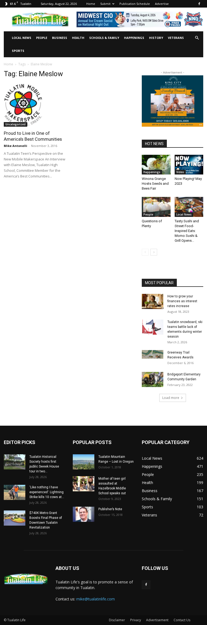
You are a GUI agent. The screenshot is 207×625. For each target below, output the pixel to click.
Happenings (134, 38)
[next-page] (153, 252)
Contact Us (182, 620)
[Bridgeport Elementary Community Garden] (152, 379)
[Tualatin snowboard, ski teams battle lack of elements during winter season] (152, 327)
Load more (170, 397)
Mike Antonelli (15, 146)
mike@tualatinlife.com (95, 599)
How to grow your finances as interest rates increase (182, 301)
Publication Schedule (134, 4)
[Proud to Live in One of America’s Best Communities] (34, 105)
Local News (21, 38)
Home (90, 4)
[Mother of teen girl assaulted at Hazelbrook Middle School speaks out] (83, 483)
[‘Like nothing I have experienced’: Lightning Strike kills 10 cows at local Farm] (14, 492)
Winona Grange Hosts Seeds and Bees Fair (155, 183)
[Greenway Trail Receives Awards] (152, 354)
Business (59, 38)
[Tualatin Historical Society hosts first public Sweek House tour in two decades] (14, 461)
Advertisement (157, 620)
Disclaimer (117, 620)
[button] (196, 38)
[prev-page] (145, 252)
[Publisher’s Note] (83, 514)
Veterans (176, 38)
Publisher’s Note (110, 509)
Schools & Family (104, 38)
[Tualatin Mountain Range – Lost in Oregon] (83, 461)
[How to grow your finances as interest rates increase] (152, 301)
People (41, 38)
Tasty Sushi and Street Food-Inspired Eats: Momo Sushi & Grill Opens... (187, 231)
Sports (18, 51)
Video (180, 172)
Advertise (162, 4)
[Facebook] (199, 4)
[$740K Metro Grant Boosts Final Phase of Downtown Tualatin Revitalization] (14, 518)
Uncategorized (15, 124)
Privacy (135, 620)
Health (78, 38)
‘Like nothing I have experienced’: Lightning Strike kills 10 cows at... (46, 492)
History (156, 38)
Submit (105, 4)
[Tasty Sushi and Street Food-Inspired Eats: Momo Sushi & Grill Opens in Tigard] (189, 207)
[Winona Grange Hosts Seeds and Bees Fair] (156, 164)
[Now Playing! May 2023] (189, 164)
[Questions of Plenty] (156, 207)
